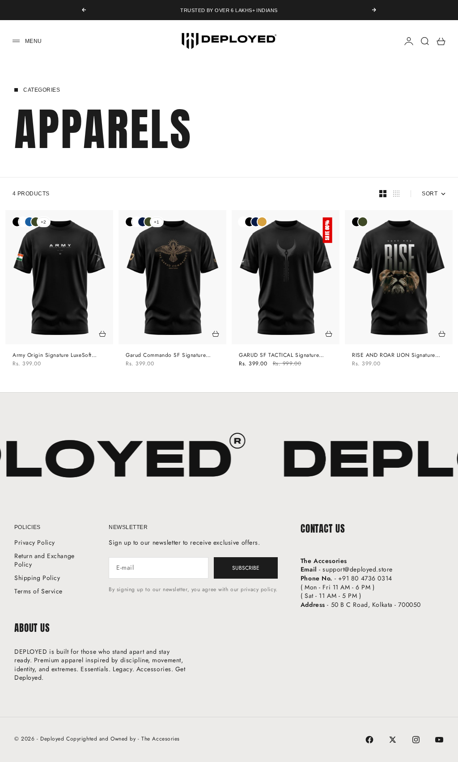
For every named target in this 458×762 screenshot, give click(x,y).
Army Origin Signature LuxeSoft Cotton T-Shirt (52, 355)
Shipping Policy (37, 577)
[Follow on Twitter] (392, 739)
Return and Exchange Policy (44, 560)
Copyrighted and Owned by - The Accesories (123, 739)
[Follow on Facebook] (369, 739)
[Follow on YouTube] (439, 739)
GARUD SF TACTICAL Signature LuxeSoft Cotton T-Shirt (279, 355)
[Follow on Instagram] (415, 739)
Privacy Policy (34, 542)
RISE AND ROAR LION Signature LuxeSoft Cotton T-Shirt (393, 355)
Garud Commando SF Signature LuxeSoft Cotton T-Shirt (166, 355)
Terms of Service (38, 591)
